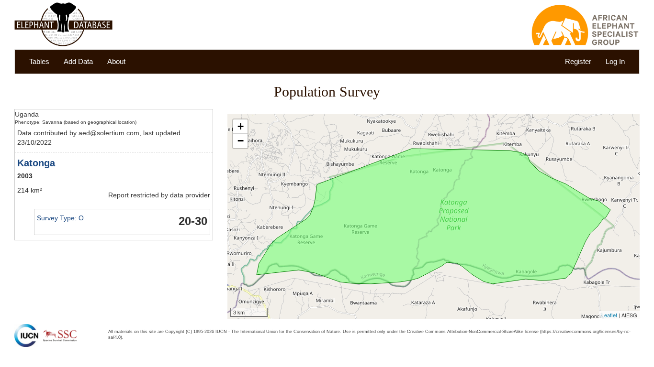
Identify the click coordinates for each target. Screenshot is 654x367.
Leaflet (609, 315)
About (116, 61)
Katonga (36, 163)
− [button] (240, 141)
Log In (615, 61)
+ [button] (240, 126)
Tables (39, 61)
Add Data (78, 61)
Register (578, 61)
